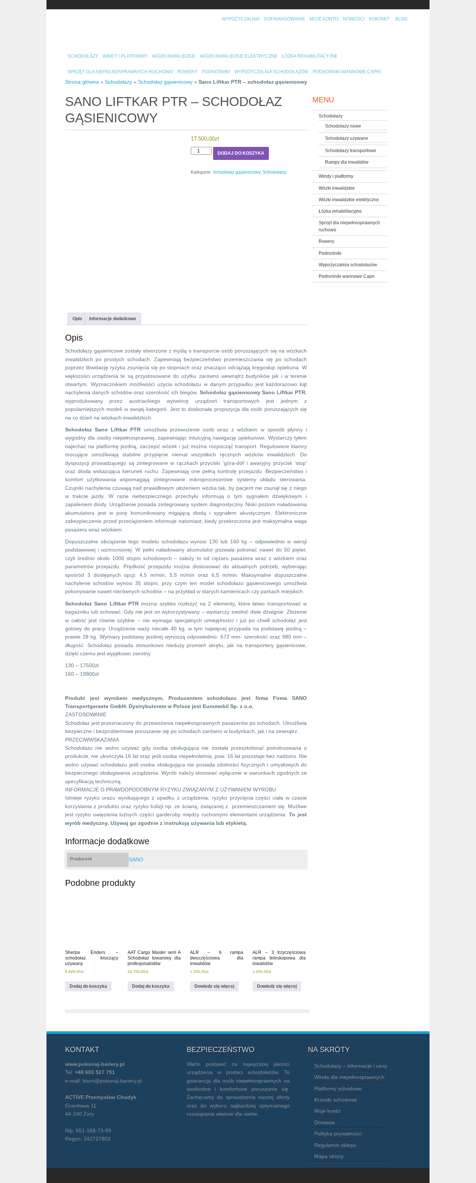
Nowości (353, 19)
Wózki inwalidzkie (174, 56)
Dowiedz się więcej (214, 986)
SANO (136, 859)
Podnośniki (216, 71)
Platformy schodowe (338, 1089)
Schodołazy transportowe (350, 150)
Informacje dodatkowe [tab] (112, 318)
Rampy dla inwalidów (347, 162)
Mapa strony (329, 1156)
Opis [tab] (77, 318)
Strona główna (82, 82)
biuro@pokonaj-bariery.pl (112, 1081)
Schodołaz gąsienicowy (165, 82)
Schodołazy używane (346, 138)
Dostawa (324, 1122)
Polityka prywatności (338, 1134)
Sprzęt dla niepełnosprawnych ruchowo (120, 71)
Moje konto (323, 19)
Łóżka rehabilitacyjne (310, 56)
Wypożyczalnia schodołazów (271, 71)
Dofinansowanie (284, 19)
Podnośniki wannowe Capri (347, 71)
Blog (401, 19)
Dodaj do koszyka (241, 153)
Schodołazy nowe (343, 126)
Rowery (187, 71)
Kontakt (379, 19)
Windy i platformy (125, 56)
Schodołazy (82, 56)
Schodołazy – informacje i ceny (350, 1066)
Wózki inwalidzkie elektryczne (238, 56)
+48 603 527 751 (95, 1072)
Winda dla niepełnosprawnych (349, 1077)
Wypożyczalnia (241, 19)
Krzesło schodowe (335, 1100)
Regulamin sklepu (335, 1145)
